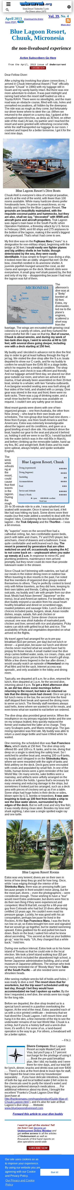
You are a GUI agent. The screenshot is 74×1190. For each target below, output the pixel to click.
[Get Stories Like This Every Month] (37, 69)
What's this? (66, 25)
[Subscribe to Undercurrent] (38, 1150)
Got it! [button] (54, 1172)
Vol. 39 (53, 16)
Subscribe (39, 8)
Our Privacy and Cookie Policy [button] (20, 1182)
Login (46, 8)
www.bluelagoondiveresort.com (24, 1108)
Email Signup (28, 8)
